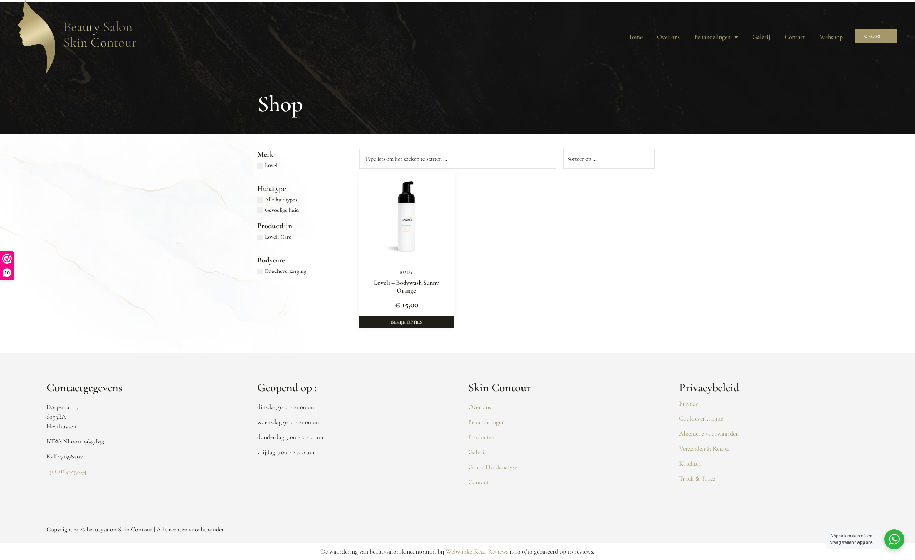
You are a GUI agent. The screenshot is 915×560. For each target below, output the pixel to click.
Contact (795, 37)
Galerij (761, 37)
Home (635, 37)
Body (407, 272)
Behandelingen (712, 37)
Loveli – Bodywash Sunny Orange (406, 286)
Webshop (831, 37)
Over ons (668, 37)
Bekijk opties (406, 322)
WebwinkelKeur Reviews (477, 551)
